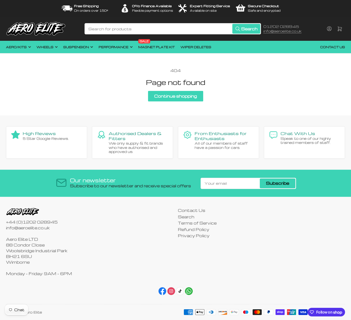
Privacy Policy (193, 235)
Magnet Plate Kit (156, 45)
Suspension (76, 47)
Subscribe (277, 183)
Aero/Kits (16, 47)
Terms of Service (197, 223)
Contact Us (332, 47)
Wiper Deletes (196, 47)
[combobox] (173, 28)
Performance (113, 47)
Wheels (45, 47)
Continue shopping (175, 96)
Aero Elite (32, 312)
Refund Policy (193, 229)
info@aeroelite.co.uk (282, 31)
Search (186, 216)
